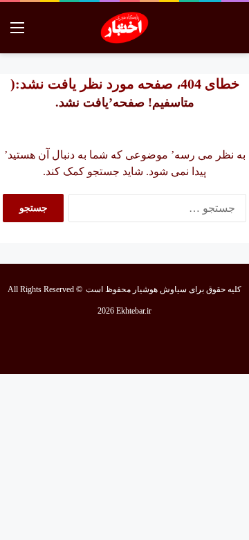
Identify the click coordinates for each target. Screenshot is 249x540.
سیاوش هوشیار (160, 289)
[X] (141, 343)
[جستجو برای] (232, 32)
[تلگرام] (74, 343)
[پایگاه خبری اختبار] (124, 28)
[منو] (17, 32)
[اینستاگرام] (107, 343)
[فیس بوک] (174, 343)
